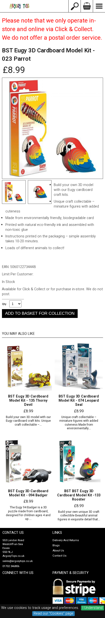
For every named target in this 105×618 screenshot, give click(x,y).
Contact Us (59, 556)
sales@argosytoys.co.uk (17, 561)
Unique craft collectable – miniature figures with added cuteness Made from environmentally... (78, 423)
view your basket (87, 6)
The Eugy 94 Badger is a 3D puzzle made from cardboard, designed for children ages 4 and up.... (28, 513)
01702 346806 (10, 566)
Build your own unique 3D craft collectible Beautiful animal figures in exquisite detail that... (79, 516)
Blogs (56, 545)
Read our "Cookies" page (53, 613)
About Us (58, 550)
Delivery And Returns (65, 540)
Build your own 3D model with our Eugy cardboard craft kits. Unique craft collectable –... (28, 421)
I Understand (93, 608)
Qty (4, 304)
